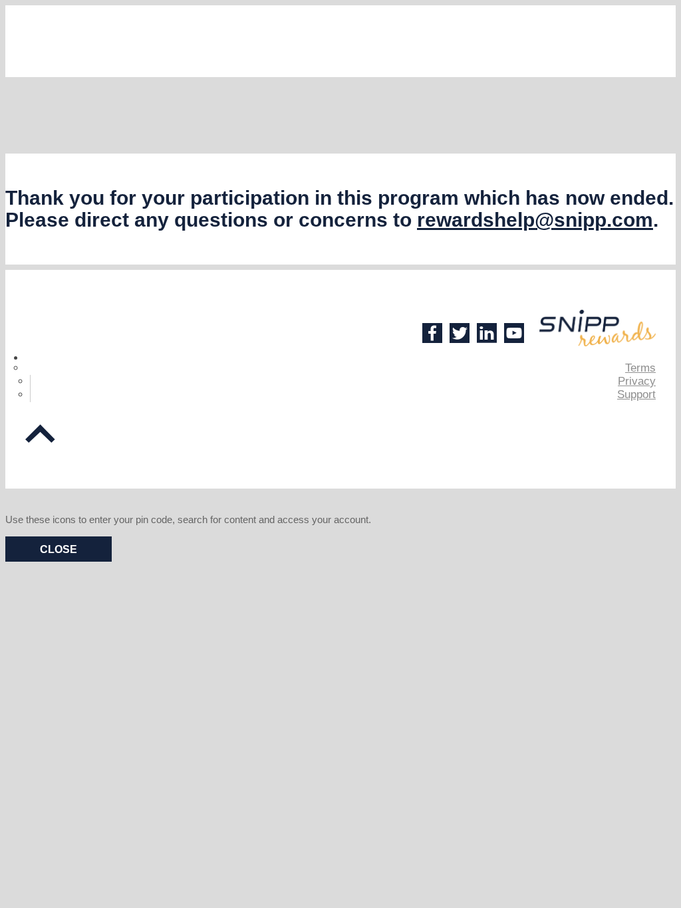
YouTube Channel (514, 333)
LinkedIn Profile (487, 333)
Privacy (637, 381)
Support (636, 394)
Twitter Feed (460, 333)
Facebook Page (432, 333)
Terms (640, 368)
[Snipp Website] (597, 328)
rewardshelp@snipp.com (535, 220)
